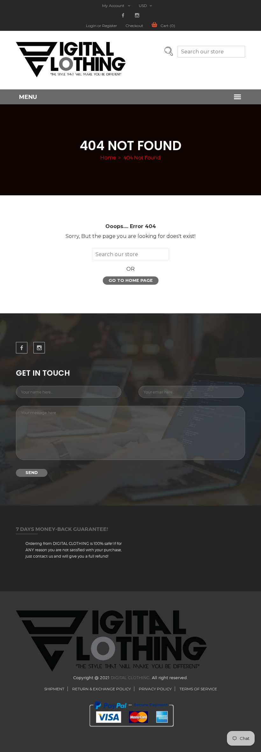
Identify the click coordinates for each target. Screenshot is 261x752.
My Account (113, 6)
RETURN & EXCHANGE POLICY (101, 688)
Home (108, 157)
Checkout (134, 26)
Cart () (167, 26)
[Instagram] (137, 15)
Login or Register (101, 26)
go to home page (131, 280)
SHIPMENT (54, 688)
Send (31, 472)
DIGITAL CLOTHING (130, 677)
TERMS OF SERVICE (198, 688)
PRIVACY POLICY (155, 688)
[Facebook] (123, 15)
